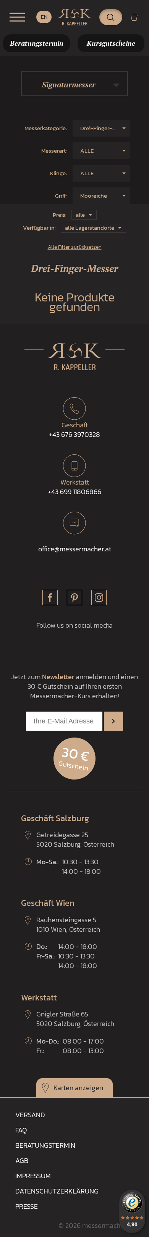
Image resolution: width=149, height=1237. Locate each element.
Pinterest (74, 597)
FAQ (21, 1130)
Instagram (99, 597)
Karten (63, 1087)
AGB (21, 1160)
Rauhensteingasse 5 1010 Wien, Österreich (68, 924)
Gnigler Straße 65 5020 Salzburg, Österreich (75, 1019)
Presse (26, 1206)
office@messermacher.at (74, 549)
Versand (30, 1115)
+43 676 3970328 (74, 430)
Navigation (17, 17)
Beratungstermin (45, 1145)
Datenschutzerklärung (57, 1191)
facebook (50, 597)
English (44, 17)
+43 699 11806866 (74, 487)
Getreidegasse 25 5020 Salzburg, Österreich (75, 839)
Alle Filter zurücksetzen (75, 247)
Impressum (33, 1176)
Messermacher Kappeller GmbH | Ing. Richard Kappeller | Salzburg (74, 17)
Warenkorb (137, 17)
